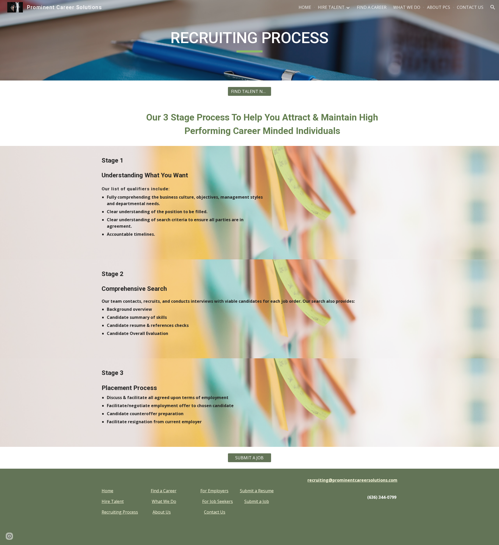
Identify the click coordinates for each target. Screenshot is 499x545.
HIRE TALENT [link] (331, 7)
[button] (493, 7)
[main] (249, 40)
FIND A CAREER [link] (371, 7)
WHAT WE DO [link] (406, 7)
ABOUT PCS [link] (438, 7)
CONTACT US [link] (470, 7)
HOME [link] (305, 7)
